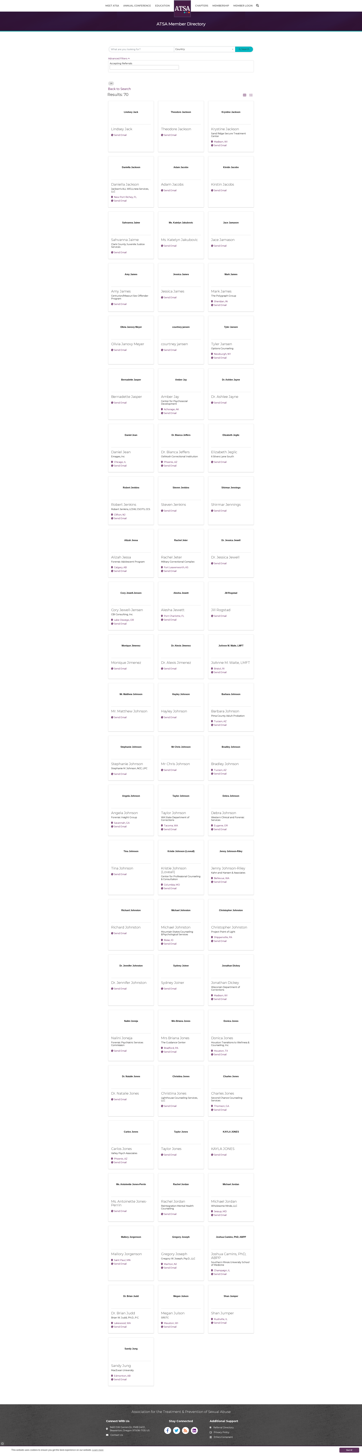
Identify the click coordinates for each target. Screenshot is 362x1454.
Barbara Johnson (225, 711)
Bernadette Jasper (126, 397)
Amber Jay (170, 397)
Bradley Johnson (225, 764)
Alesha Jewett (173, 610)
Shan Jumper (222, 1313)
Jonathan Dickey (225, 983)
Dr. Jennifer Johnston (128, 983)
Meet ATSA (112, 5)
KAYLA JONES (222, 1149)
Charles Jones (222, 1093)
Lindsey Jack (121, 129)
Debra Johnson (223, 813)
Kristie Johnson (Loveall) (173, 870)
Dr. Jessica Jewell (225, 557)
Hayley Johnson (174, 711)
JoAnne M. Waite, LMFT (230, 663)
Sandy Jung (121, 1366)
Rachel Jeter (171, 557)
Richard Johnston (126, 927)
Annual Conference (137, 5)
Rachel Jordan (173, 1201)
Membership (220, 5)
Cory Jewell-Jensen (127, 610)
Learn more (98, 1450)
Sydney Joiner (172, 983)
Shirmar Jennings (226, 505)
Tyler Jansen (221, 344)
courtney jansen (174, 344)
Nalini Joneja (121, 1038)
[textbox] (111, 66)
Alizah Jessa (121, 557)
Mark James (221, 291)
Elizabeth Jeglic (224, 452)
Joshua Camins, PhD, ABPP (228, 1256)
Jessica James (172, 291)
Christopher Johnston (229, 927)
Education (162, 5)
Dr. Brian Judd (123, 1313)
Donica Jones (222, 1038)
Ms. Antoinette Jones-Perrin (129, 1203)
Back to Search (119, 89)
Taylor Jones (171, 1149)
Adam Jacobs (172, 184)
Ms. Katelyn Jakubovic (179, 240)
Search (245, 49)
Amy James (121, 291)
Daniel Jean (121, 452)
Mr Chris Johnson (175, 764)
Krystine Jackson (225, 129)
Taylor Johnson (173, 813)
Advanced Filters (117, 58)
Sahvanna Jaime (125, 240)
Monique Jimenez (126, 663)
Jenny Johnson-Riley (228, 868)
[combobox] (204, 49)
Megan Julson (173, 1313)
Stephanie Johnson (127, 764)
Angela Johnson (124, 813)
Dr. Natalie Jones (125, 1093)
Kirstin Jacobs (222, 184)
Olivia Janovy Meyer (127, 344)
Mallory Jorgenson (126, 1254)
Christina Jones (173, 1093)
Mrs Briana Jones (175, 1038)
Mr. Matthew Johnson (129, 711)
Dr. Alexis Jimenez (176, 663)
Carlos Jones (121, 1149)
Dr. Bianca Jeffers (175, 452)
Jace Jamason (223, 240)
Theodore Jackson (176, 129)
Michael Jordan (224, 1201)
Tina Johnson (122, 868)
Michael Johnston (175, 927)
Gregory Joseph (174, 1254)
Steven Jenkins (173, 505)
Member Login (243, 5)
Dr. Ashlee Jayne (224, 397)
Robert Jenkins (123, 505)
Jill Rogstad (220, 610)
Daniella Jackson (125, 184)
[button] (244, 95)
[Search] (257, 5)
